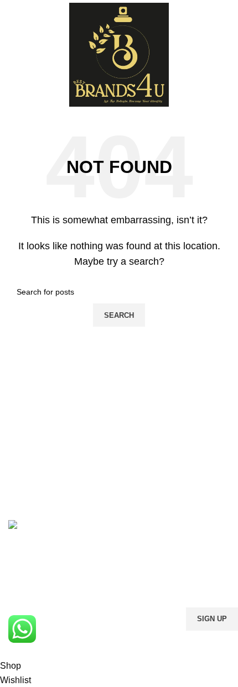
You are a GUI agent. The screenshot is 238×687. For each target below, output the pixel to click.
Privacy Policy (190, 637)
